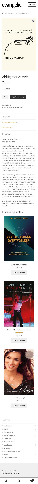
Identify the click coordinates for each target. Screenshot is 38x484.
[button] (33, 20)
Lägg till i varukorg (18, 97)
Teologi (6, 454)
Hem (5, 13)
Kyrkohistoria (8, 445)
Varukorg (29, 479)
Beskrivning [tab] (6, 117)
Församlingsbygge (9, 435)
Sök (19, 481)
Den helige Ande (8, 432)
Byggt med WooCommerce (10, 473)
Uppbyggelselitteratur (10, 457)
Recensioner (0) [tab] (7, 128)
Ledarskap (7, 448)
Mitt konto (6, 481)
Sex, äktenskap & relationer (12, 451)
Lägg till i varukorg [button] (19, 272)
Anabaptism (7, 426)
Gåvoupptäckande (9, 442)
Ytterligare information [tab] (9, 122)
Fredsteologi (18, 107)
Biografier (11, 13)
